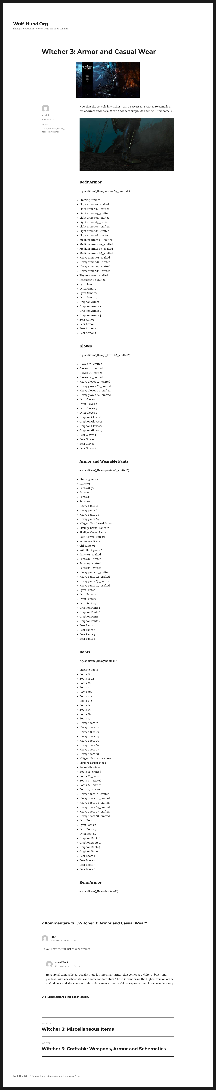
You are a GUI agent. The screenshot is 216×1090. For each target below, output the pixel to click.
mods (44, 124)
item (44, 131)
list (48, 131)
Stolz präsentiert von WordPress (63, 1076)
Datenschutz (38, 1076)
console (52, 128)
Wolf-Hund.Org (30, 23)
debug (60, 128)
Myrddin (46, 115)
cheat (44, 128)
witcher (55, 131)
